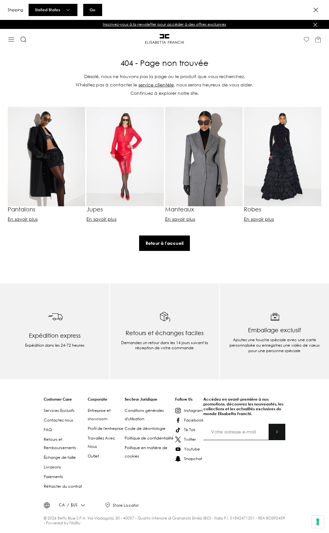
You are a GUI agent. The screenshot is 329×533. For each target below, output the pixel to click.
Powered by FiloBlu (63, 523)
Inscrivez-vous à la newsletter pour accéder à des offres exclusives (164, 24)
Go (92, 9)
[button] (164, 24)
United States (47, 9)
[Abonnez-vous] (277, 432)
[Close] (316, 10)
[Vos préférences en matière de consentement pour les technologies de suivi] (318, 522)
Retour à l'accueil (164, 243)
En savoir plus (23, 219)
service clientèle (156, 85)
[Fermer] (315, 25)
